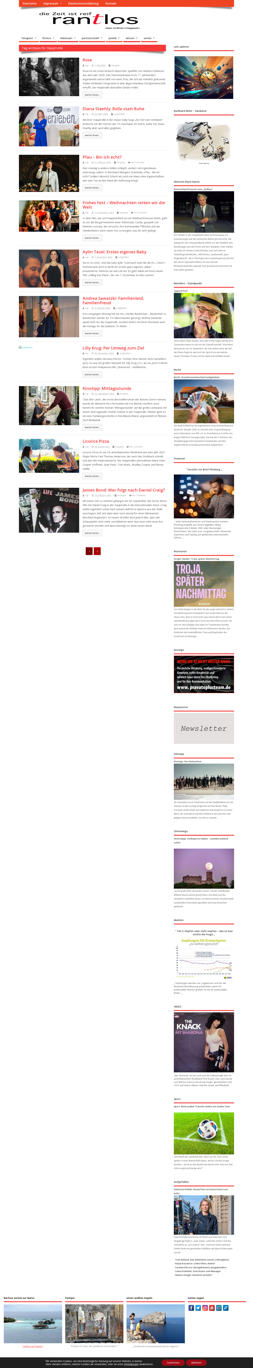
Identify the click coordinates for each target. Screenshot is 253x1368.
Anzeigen (121, 495)
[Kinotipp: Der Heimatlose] (204, 782)
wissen (130, 38)
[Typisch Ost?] (204, 315)
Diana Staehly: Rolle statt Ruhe (113, 108)
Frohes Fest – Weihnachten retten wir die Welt (124, 205)
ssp (87, 65)
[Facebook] (191, 1308)
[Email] (219, 1308)
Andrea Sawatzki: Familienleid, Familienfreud (113, 300)
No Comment (137, 162)
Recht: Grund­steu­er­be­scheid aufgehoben (196, 377)
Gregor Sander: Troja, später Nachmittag (196, 558)
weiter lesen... (92, 94)
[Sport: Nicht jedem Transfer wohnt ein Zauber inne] (204, 1133)
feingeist (27, 38)
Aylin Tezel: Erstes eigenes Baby (114, 252)
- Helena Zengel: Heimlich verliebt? (193, 1275)
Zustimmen (173, 1362)
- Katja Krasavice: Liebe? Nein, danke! (194, 1263)
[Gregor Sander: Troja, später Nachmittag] (204, 584)
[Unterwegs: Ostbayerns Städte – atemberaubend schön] (204, 869)
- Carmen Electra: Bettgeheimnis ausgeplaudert (200, 1267)
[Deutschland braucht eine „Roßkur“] (204, 212)
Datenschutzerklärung (83, 3)
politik (113, 38)
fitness (46, 38)
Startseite (29, 3)
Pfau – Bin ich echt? (102, 157)
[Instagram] (205, 1308)
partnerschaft (90, 38)
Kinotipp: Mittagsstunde (107, 388)
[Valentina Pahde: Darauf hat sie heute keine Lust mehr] (204, 1215)
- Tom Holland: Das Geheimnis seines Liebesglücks (201, 1259)
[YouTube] (212, 1308)
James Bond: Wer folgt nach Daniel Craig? (124, 490)
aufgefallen (119, 114)
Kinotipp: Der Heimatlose (188, 761)
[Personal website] (226, 1308)
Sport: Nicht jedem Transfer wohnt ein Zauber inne (202, 1106)
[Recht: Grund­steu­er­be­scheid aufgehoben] (204, 401)
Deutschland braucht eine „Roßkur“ (193, 189)
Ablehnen (196, 1362)
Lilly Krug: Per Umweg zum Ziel (113, 348)
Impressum (50, 3)
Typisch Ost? (181, 290)
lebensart (66, 38)
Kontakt (111, 3)
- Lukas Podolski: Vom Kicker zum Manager (197, 1271)
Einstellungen (131, 1364)
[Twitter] (198, 1308)
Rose (87, 60)
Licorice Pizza (96, 441)
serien (147, 38)
